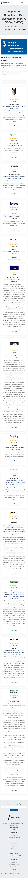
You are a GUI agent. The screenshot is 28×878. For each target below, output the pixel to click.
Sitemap (14, 869)
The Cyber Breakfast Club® (14, 855)
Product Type (14, 835)
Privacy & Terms (14, 867)
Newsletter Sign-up (14, 864)
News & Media (14, 853)
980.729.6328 (14, 827)
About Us (14, 846)
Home (7, 26)
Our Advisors (14, 848)
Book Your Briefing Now (16, 52)
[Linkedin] (13, 829)
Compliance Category (14, 837)
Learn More (14, 125)
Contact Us (14, 862)
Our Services (14, 851)
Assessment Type (17, 26)
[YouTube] (15, 829)
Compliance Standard (14, 840)
